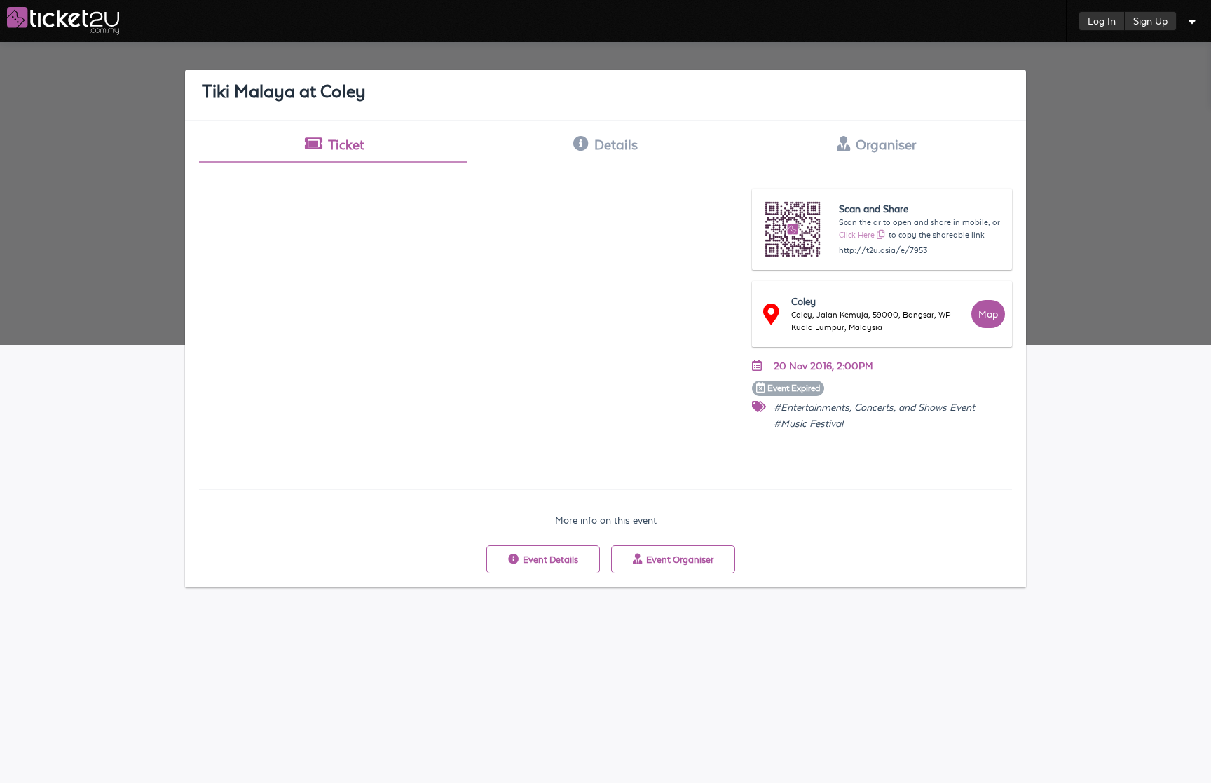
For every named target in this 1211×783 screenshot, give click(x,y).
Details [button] (616, 144)
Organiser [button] (886, 144)
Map (988, 314)
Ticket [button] (346, 144)
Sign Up (1150, 21)
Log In (1102, 21)
